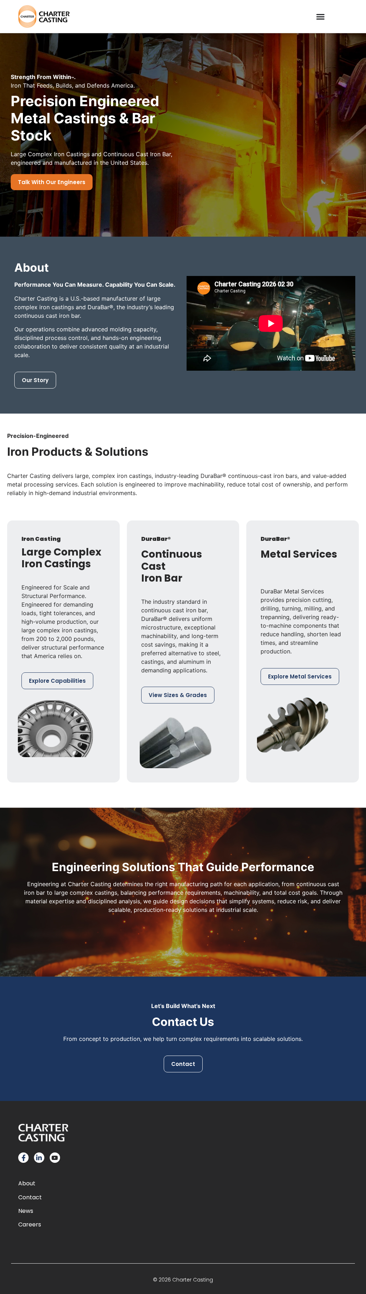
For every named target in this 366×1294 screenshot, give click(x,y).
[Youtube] (55, 1157)
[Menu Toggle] (320, 16)
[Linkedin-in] (39, 1157)
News (25, 1211)
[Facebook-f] (23, 1157)
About (26, 1183)
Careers (29, 1224)
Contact (30, 1197)
